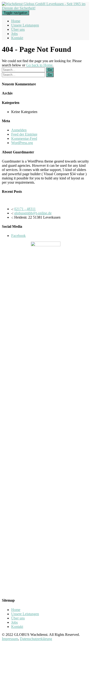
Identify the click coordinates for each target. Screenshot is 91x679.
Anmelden (19, 130)
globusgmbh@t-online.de (33, 213)
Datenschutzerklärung (36, 639)
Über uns (18, 29)
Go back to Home (39, 65)
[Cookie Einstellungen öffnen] (37, 675)
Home (15, 21)
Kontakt (17, 38)
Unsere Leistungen (25, 25)
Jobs (14, 34)
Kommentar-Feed (24, 138)
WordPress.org (22, 143)
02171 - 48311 (25, 209)
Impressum (10, 639)
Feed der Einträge (24, 134)
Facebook (18, 236)
